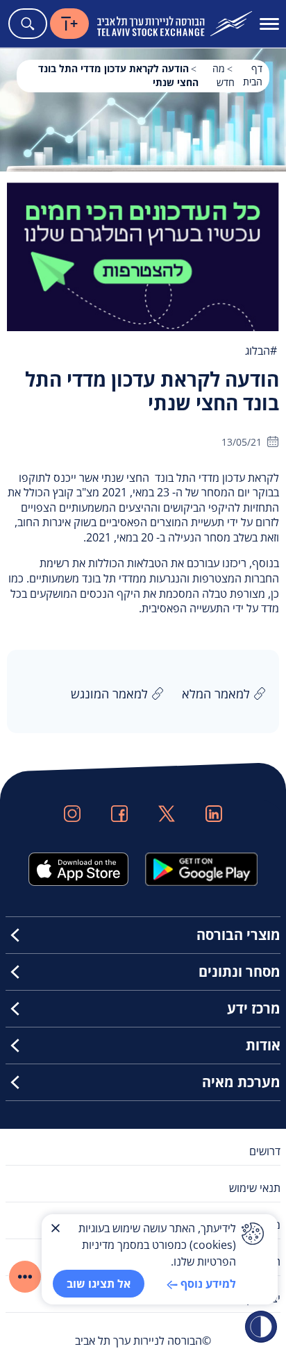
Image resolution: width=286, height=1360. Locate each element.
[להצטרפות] (143, 255)
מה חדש (223, 75)
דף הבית (252, 75)
